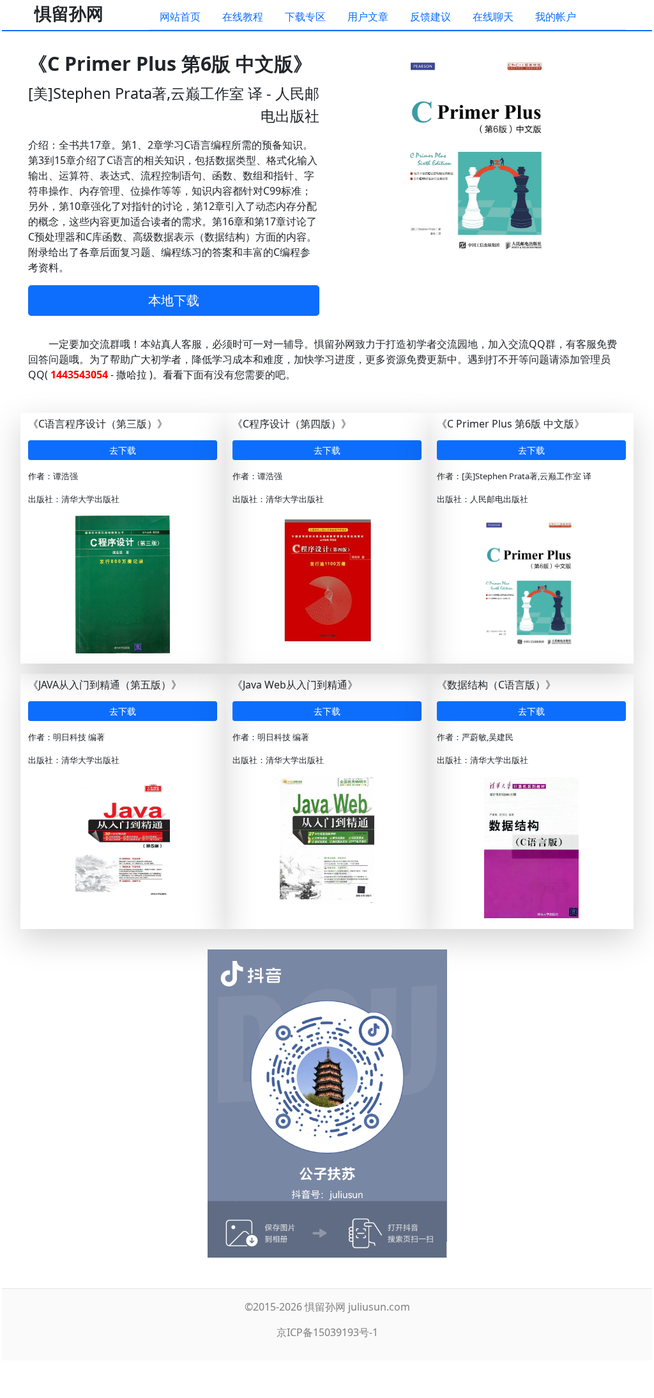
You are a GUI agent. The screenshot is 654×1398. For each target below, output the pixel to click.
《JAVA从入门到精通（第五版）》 (104, 685)
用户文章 (367, 17)
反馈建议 (430, 17)
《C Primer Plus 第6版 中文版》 (510, 424)
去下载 (122, 450)
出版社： (44, 499)
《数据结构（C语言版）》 (496, 685)
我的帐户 (555, 17)
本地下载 (173, 300)
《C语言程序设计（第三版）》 (97, 424)
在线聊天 (493, 17)
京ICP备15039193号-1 (327, 1332)
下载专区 (305, 17)
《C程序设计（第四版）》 (291, 424)
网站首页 (180, 17)
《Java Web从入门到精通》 (295, 685)
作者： (40, 476)
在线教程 (242, 17)
